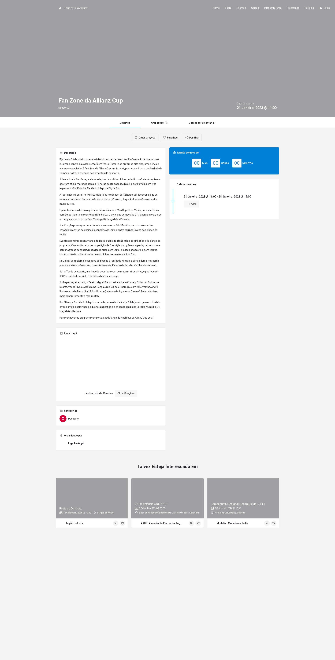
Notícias (309, 7)
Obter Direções (125, 393)
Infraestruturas (273, 7)
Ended (192, 204)
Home (216, 7)
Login (327, 7)
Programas (293, 7)
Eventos (241, 7)
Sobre (228, 7)
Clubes (255, 7)
